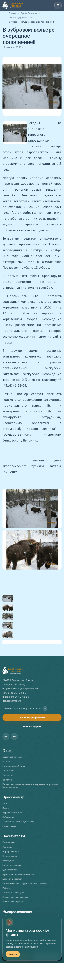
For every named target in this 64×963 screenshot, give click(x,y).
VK (5, 736)
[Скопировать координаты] (45, 708)
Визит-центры (8, 860)
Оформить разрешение (32, 717)
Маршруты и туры (11, 851)
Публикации (8, 817)
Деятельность (9, 770)
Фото (4, 803)
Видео (5, 807)
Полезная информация (13, 901)
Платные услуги (9, 856)
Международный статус (13, 766)
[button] (32, 486)
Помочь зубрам (32, 726)
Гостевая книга (9, 826)
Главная (12, 13)
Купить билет (8, 842)
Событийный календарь (13, 892)
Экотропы (7, 847)
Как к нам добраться (12, 878)
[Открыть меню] (58, 5)
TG (14, 736)
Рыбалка (6, 887)
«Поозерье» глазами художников (18, 821)
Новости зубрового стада (21, 17)
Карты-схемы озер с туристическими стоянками (25, 883)
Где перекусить (9, 869)
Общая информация (12, 756)
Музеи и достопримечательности (18, 874)
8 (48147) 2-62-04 (18, 692)
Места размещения (11, 865)
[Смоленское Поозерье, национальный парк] (12, 5)
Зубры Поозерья (29, 13)
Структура (7, 779)
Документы (7, 775)
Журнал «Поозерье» (12, 812)
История (6, 761)
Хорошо (13, 954)
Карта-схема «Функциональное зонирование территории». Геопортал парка (30, 786)
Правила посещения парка (15, 897)
